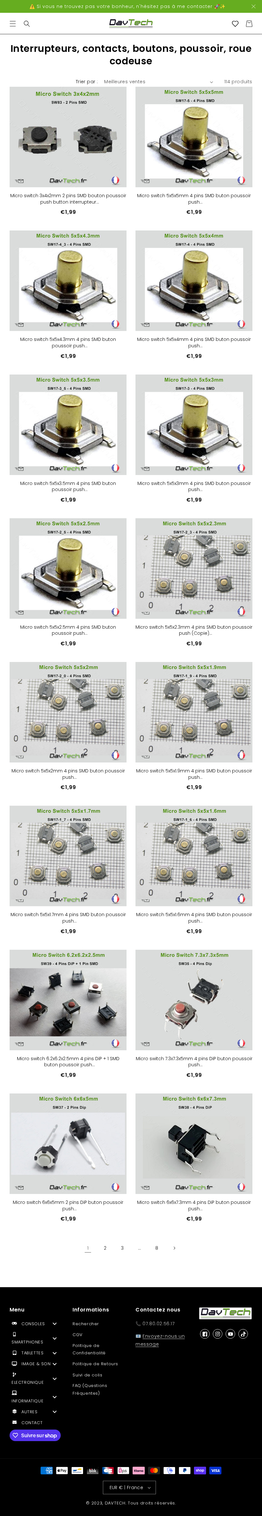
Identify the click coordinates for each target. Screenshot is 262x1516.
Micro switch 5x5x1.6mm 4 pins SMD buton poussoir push (194, 918)
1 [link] (88, 1248)
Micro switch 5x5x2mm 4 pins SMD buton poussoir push (68, 774)
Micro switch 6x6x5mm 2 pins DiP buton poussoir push (68, 1205)
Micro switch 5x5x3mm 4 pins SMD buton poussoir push (194, 486)
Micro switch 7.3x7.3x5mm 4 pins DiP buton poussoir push (194, 1062)
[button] (13, 24)
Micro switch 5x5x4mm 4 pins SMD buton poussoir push (194, 342)
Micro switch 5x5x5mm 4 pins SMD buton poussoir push (194, 199)
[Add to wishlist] (117, 96)
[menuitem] (37, 1325)
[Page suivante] (174, 1248)
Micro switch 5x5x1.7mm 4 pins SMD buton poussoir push (68, 918)
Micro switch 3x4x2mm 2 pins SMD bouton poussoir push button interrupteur (68, 199)
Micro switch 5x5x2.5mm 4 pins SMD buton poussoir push (68, 630)
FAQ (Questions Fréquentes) (90, 1389)
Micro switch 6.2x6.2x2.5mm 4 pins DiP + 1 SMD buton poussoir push (68, 1062)
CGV (78, 1335)
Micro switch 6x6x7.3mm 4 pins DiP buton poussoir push (194, 1205)
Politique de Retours (95, 1364)
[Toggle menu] (54, 1323)
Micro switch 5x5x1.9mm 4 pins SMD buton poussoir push (194, 774)
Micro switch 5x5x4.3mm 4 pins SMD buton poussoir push (68, 342)
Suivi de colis (87, 1375)
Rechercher (86, 1324)
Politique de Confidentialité (89, 1349)
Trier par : (87, 81)
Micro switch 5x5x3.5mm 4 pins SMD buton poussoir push (68, 486)
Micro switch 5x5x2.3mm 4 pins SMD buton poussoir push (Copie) (193, 630)
